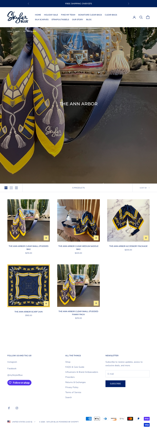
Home (38, 15)
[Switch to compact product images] (16, 188)
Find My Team (68, 15)
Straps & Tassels (60, 19)
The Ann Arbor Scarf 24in (29, 312)
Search (68, 397)
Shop (17, 31)
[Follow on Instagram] (16, 408)
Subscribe (115, 383)
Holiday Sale (51, 15)
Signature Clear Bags (90, 15)
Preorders (70, 377)
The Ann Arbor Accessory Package (128, 246)
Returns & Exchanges (75, 382)
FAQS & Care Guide (74, 367)
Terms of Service (73, 392)
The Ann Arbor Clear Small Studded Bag (28, 247)
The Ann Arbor (29, 31)
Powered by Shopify (69, 422)
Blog (89, 19)
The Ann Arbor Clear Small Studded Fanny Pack (78, 313)
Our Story (77, 19)
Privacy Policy (71, 387)
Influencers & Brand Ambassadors (81, 372)
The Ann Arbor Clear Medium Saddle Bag (78, 247)
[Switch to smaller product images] (11, 188)
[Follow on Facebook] (8, 408)
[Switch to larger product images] (6, 188)
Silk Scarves (41, 19)
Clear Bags (111, 15)
